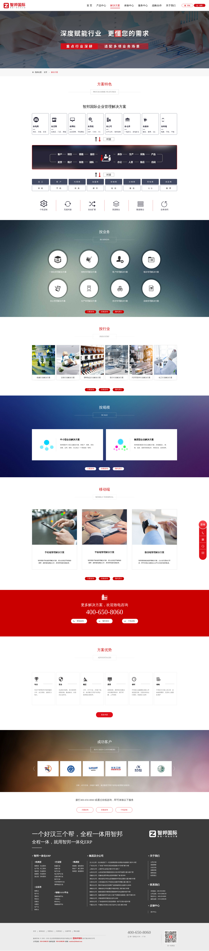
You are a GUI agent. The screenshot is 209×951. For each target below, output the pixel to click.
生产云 (36, 907)
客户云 (36, 893)
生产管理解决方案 (89, 301)
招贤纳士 (50, 931)
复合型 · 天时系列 (40, 876)
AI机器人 (57, 899)
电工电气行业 (58, 874)
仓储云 (36, 904)
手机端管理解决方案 (54, 552)
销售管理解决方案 (89, 272)
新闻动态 (153, 873)
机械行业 (57, 866)
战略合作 (157, 5)
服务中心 (143, 5)
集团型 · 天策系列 (40, 874)
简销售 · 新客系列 (78, 866)
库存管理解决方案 (120, 301)
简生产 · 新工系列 (78, 868)
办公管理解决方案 (58, 301)
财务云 (36, 909)
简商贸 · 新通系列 (78, 871)
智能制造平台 (58, 904)
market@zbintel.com (75, 941)
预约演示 (118, 312)
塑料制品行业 (58, 884)
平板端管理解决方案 (104, 552)
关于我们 (171, 5)
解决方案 (115, 5)
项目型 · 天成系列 (40, 871)
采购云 (36, 901)
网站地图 (77, 931)
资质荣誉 (153, 865)
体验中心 (129, 5)
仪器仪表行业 (58, 876)
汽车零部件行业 (59, 882)
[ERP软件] (14, 6)
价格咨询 (104, 312)
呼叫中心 (57, 902)
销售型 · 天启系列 (40, 866)
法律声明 (68, 931)
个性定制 (131, 621)
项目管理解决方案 (151, 272)
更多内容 (104, 715)
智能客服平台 (58, 896)
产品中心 (101, 5)
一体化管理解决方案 (58, 272)
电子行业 (57, 871)
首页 (45, 72)
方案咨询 (90, 312)
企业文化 (153, 867)
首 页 (89, 5)
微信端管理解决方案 (154, 552)
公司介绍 (153, 862)
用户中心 (153, 912)
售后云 (36, 899)
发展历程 (153, 870)
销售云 (36, 891)
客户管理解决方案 (120, 272)
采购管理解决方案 (151, 301)
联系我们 (153, 875)
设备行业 (57, 868)
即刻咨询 (80, 621)
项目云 (36, 896)
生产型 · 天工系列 (40, 868)
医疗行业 (57, 879)
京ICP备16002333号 (88, 938)
